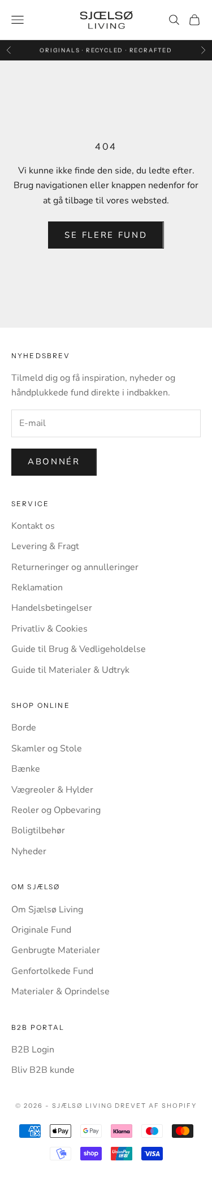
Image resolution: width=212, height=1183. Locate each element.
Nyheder (28, 851)
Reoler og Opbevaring (56, 810)
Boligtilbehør (38, 830)
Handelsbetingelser (51, 608)
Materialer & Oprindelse (60, 991)
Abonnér (54, 461)
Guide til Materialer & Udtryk (70, 670)
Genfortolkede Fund (52, 971)
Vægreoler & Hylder (52, 790)
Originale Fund (41, 930)
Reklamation (37, 587)
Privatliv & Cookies (49, 629)
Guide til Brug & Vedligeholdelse (78, 649)
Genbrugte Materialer (55, 950)
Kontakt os (33, 526)
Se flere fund (105, 235)
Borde (23, 727)
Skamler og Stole (46, 748)
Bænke (25, 769)
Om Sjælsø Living (47, 909)
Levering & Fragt (45, 546)
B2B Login (32, 1049)
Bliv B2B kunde (43, 1070)
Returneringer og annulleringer (75, 567)
